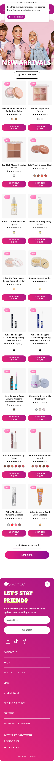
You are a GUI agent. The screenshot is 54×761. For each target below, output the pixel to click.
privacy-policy (12, 747)
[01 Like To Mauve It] (33, 466)
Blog (7, 682)
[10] (14, 289)
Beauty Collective (14, 672)
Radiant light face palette (40, 109)
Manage (7, 389)
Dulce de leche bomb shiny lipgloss (39, 513)
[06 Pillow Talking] (23, 466)
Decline (22, 389)
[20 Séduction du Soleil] (16, 119)
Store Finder (11, 692)
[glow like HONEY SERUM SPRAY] (14, 232)
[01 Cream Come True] (40, 525)
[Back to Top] (47, 584)
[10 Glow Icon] (38, 119)
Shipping (9, 713)
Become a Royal (16, 16)
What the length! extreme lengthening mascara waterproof (40, 337)
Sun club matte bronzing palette (14, 166)
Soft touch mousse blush (40, 165)
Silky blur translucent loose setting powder (14, 279)
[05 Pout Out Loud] (47, 466)
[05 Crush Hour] (19, 466)
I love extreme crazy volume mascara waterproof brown (14, 399)
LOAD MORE (27, 555)
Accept (42, 389)
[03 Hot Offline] (12, 466)
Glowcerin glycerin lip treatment (40, 397)
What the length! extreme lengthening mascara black (14, 337)
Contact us (10, 652)
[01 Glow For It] (36, 410)
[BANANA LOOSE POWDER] (40, 289)
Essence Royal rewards (17, 723)
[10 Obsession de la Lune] (12, 119)
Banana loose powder (40, 278)
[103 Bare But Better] (19, 524)
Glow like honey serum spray (14, 223)
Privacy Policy (7, 381)
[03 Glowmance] (43, 409)
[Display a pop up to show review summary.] (21, 344)
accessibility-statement (18, 735)
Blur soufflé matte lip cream (14, 456)
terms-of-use (11, 741)
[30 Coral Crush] (42, 175)
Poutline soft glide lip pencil (40, 456)
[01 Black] (14, 350)
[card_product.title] (14, 93)
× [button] (47, 5)
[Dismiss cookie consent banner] (50, 372)
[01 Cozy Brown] (14, 410)
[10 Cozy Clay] (35, 176)
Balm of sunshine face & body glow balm (14, 109)
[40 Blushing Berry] (45, 175)
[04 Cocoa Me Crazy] (43, 466)
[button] (4, 9)
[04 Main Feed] (16, 466)
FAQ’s (7, 662)
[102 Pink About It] (16, 524)
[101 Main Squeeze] (12, 524)
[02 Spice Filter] (8, 466)
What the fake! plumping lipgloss (14, 513)
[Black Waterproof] (40, 350)
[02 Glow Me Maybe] (40, 409)
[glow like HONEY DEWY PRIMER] (40, 232)
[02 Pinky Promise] (36, 466)
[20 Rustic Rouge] (38, 175)
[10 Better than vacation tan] (14, 176)
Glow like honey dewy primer (40, 223)
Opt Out (12, 385)
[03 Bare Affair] (40, 466)
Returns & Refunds (15, 703)
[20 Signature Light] (42, 119)
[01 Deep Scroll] (5, 466)
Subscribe (27, 630)
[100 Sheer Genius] (8, 525)
